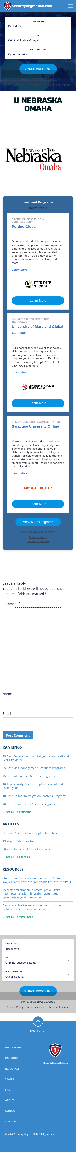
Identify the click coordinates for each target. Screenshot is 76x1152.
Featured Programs (38, 202)
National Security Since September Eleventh (32, 833)
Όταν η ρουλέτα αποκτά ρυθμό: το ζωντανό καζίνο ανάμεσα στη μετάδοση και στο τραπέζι (37, 880)
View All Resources (18, 917)
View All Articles (16, 857)
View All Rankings (17, 812)
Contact (11, 1111)
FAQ (7, 1089)
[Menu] (69, 6)
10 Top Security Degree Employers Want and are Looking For (35, 786)
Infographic (13, 1047)
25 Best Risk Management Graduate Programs (34, 768)
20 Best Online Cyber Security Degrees (29, 804)
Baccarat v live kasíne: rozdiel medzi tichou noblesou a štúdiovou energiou (32, 907)
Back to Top (38, 1031)
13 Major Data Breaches (19, 841)
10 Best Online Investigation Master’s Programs (35, 796)
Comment (11, 604)
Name (7, 694)
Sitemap (10, 1121)
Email (7, 714)
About (9, 1100)
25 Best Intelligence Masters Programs (29, 776)
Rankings (11, 1058)
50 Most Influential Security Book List (27, 849)
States (9, 1079)
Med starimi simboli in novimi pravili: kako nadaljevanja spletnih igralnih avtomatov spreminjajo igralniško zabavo (31, 893)
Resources (12, 1068)
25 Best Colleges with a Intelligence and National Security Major (36, 758)
